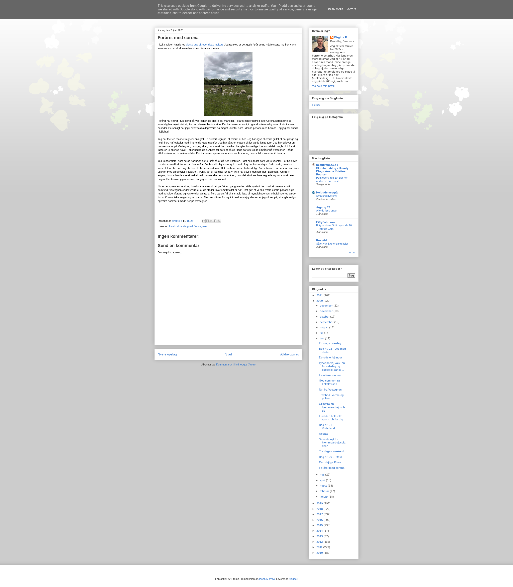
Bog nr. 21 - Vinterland (327, 426)
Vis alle (351, 252)
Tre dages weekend (331, 451)
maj (322, 474)
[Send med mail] (204, 221)
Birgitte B (340, 37)
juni (322, 338)
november (326, 311)
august (324, 327)
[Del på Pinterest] (219, 221)
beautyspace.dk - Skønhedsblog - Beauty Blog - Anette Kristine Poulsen (332, 169)
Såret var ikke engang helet (332, 243)
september (327, 322)
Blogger (293, 578)
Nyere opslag (167, 354)
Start (228, 354)
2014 (320, 530)
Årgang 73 (323, 207)
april (323, 480)
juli (322, 332)
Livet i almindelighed (181, 226)
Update (323, 433)
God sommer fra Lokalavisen (329, 382)
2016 (320, 519)
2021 (320, 295)
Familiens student (330, 375)
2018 (320, 508)
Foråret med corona (331, 467)
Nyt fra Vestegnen (330, 389)
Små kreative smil (326, 195)
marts (324, 485)
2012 (320, 541)
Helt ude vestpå (327, 192)
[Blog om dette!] (207, 221)
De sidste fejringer (330, 357)
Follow (316, 104)
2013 (320, 536)
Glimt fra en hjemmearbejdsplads (332, 407)
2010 (320, 552)
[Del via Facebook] (215, 221)
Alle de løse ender (326, 210)
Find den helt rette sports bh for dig (331, 417)
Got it (351, 9)
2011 (319, 547)
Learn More (335, 9)
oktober (325, 316)
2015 (320, 525)
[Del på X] (211, 221)
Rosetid (321, 240)
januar (324, 496)
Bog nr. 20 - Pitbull (330, 456)
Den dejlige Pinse (330, 462)
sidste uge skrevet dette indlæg (204, 44)
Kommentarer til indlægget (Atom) (235, 364)
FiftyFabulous (325, 222)
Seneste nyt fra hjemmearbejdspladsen (332, 442)
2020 (320, 300)
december (326, 305)
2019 (320, 503)
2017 (320, 514)
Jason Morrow (267, 578)
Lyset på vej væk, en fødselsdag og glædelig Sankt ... (332, 366)
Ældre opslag (289, 354)
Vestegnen (200, 226)
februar (325, 491)
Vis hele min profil (323, 85)
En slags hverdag (330, 343)
